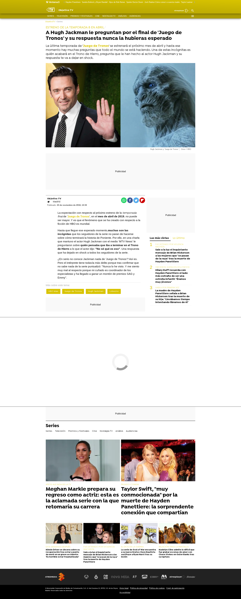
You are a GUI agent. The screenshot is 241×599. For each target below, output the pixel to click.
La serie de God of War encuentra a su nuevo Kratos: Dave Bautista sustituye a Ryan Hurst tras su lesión (138, 553)
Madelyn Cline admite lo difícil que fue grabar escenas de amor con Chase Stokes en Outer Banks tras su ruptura (176, 553)
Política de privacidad (139, 588)
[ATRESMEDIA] (55, 577)
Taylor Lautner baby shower (192, 2)
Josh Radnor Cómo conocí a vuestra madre (162, 2)
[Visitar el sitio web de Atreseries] (135, 577)
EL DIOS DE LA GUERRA (132, 546)
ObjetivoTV (50, 22)
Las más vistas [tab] (159, 238)
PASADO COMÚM (130, 484)
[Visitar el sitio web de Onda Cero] (144, 577)
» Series (59, 22)
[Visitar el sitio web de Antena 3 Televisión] (86, 577)
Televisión (62, 16)
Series (50, 16)
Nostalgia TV (108, 16)
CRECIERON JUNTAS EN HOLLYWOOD (172, 267)
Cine (97, 16)
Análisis (122, 16)
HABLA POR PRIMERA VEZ (167, 288)
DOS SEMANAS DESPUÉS (58, 546)
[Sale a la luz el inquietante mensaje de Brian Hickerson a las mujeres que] (101, 533)
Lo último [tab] (179, 238)
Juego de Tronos (73, 291)
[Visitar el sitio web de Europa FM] (154, 577)
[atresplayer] (180, 11)
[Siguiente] (193, 2)
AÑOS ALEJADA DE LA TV (58, 484)
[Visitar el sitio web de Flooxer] (191, 577)
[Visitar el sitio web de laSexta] (96, 577)
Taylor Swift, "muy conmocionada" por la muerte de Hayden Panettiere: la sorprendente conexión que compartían (157, 501)
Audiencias (135, 16)
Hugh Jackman (95, 291)
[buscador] (192, 11)
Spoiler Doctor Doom (134, 2)
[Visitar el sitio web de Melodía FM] (164, 577)
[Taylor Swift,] (158, 461)
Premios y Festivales (81, 16)
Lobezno (114, 291)
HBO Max (53, 291)
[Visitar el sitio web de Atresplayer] (177, 577)
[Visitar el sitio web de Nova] (115, 577)
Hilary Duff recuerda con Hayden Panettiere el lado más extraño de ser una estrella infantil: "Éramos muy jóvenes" (171, 276)
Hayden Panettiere (73, 2)
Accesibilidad (125, 592)
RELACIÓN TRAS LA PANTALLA (174, 546)
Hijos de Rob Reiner (117, 2)
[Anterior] (63, 2)
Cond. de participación (175, 588)
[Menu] (192, 16)
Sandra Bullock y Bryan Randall (95, 2)
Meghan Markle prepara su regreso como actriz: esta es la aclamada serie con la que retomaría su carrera (82, 498)
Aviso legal (124, 588)
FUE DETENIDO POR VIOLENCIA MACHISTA (99, 548)
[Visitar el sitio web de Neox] (106, 577)
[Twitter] (48, 201)
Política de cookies (157, 588)
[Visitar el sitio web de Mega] (125, 577)
